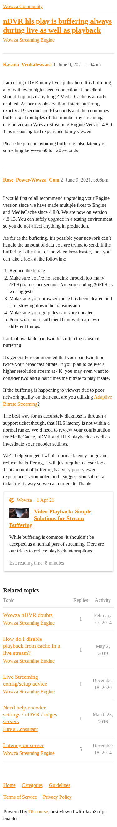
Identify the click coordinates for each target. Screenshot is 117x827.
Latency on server (23, 745)
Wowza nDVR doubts (28, 615)
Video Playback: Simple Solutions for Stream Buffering (50, 518)
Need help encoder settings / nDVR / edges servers (30, 714)
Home (9, 785)
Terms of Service (20, 797)
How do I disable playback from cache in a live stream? (31, 646)
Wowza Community (23, 6)
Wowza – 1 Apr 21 (35, 500)
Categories (32, 785)
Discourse (38, 811)
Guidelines (59, 785)
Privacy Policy (57, 797)
